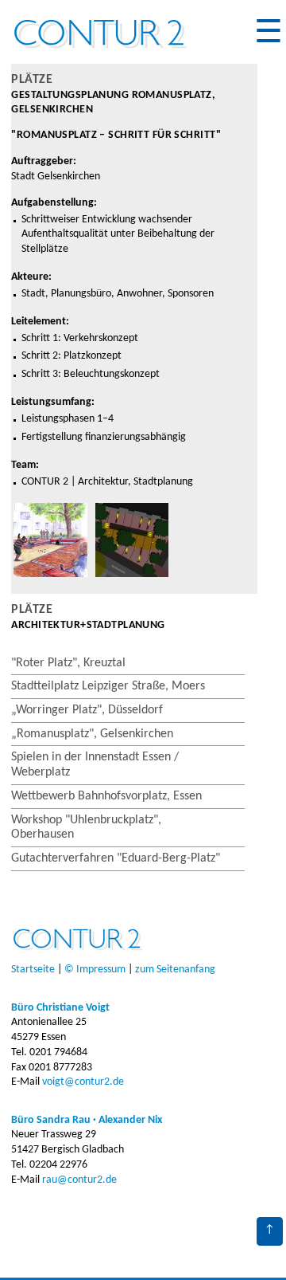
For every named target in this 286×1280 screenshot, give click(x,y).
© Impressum (95, 970)
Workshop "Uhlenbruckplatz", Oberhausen (86, 828)
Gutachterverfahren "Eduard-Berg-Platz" (115, 858)
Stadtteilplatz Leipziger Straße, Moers (108, 686)
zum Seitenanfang (175, 970)
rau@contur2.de (79, 1180)
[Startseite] (102, 55)
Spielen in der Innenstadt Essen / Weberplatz (95, 765)
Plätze (31, 79)
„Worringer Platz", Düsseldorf (87, 710)
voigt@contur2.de (83, 1082)
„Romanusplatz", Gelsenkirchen (92, 734)
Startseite (33, 970)
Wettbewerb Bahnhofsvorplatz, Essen (106, 796)
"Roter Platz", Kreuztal (68, 663)
